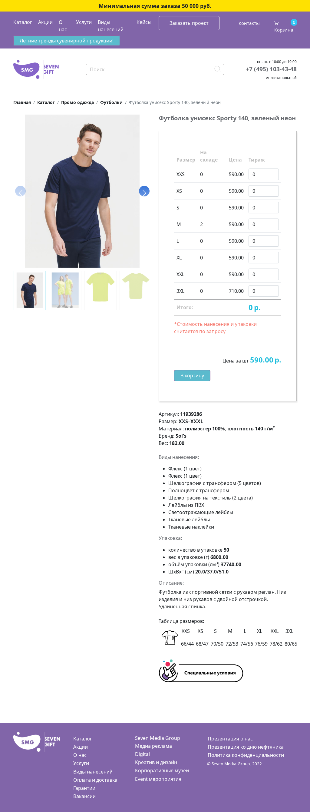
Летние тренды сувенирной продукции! (67, 40)
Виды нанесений (111, 26)
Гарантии (84, 788)
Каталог (22, 22)
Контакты (249, 23)
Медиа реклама (153, 746)
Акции (45, 22)
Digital (142, 754)
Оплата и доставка (95, 780)
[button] (144, 191)
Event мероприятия (158, 779)
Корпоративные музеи (162, 770)
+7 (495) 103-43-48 (271, 69)
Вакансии (84, 796)
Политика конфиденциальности (246, 755)
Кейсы (144, 22)
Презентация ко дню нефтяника (246, 746)
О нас (63, 26)
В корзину (192, 375)
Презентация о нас (230, 738)
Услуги (84, 22)
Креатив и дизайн (156, 762)
